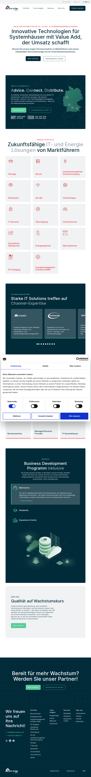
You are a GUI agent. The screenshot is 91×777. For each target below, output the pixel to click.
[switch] (34, 406)
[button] (38, 344)
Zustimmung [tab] (16, 366)
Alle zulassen (74, 416)
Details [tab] (45, 366)
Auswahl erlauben (45, 416)
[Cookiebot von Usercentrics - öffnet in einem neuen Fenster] (78, 359)
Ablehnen (17, 416)
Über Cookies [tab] (75, 366)
